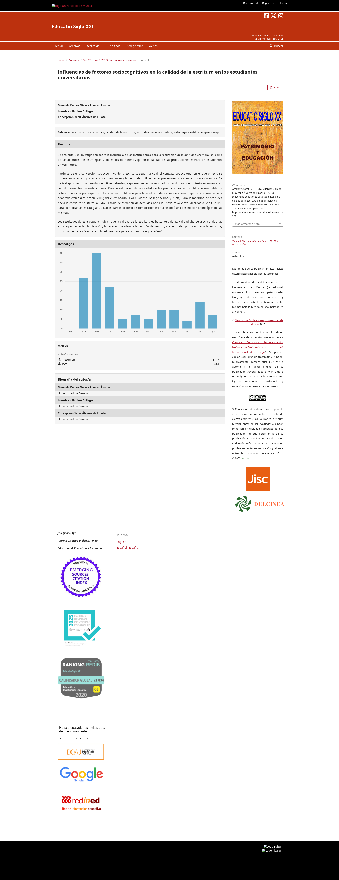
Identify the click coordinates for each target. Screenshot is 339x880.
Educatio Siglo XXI (73, 26)
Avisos (153, 46)
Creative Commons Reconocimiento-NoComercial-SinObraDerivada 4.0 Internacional (257, 347)
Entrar (283, 3)
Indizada (114, 46)
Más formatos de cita (247, 223)
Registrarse (268, 3)
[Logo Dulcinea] (259, 503)
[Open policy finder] (258, 478)
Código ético (135, 46)
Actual (59, 46)
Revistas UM (250, 3)
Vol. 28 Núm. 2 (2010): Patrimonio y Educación (110, 60)
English (121, 542)
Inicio (61, 60)
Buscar (278, 46)
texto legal (258, 352)
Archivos (74, 46)
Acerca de (93, 46)
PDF (276, 87)
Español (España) (128, 547)
